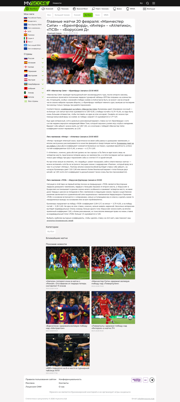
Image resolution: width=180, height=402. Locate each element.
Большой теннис (62, 15)
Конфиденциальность (70, 379)
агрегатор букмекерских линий (60, 220)
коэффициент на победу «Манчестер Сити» (79, 109)
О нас (62, 387)
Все (49, 15)
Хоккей (77, 15)
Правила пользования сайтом (41, 379)
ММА (106, 15)
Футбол (88, 15)
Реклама (30, 383)
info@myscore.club (146, 399)
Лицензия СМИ (33, 387)
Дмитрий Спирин (54, 33)
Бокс (98, 15)
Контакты (64, 383)
